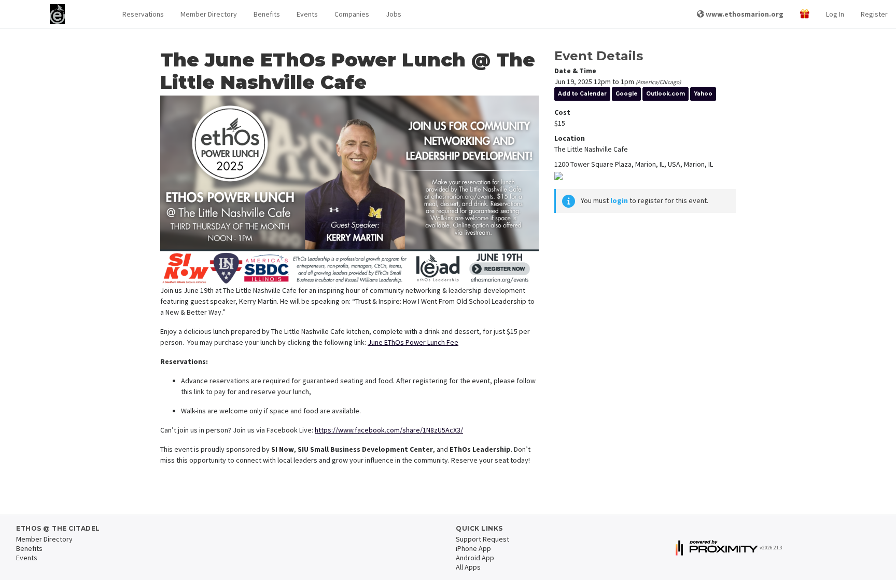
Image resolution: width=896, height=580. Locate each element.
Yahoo (703, 93)
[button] (143, 14)
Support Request (482, 539)
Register (874, 14)
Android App (475, 557)
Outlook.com (665, 93)
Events (307, 14)
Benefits (267, 14)
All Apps (468, 567)
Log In (835, 14)
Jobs (393, 14)
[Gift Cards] (804, 14)
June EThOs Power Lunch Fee (413, 342)
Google (626, 93)
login (619, 200)
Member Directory (208, 14)
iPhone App (473, 548)
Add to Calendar (582, 93)
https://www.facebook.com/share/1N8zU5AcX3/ (389, 430)
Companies (351, 14)
